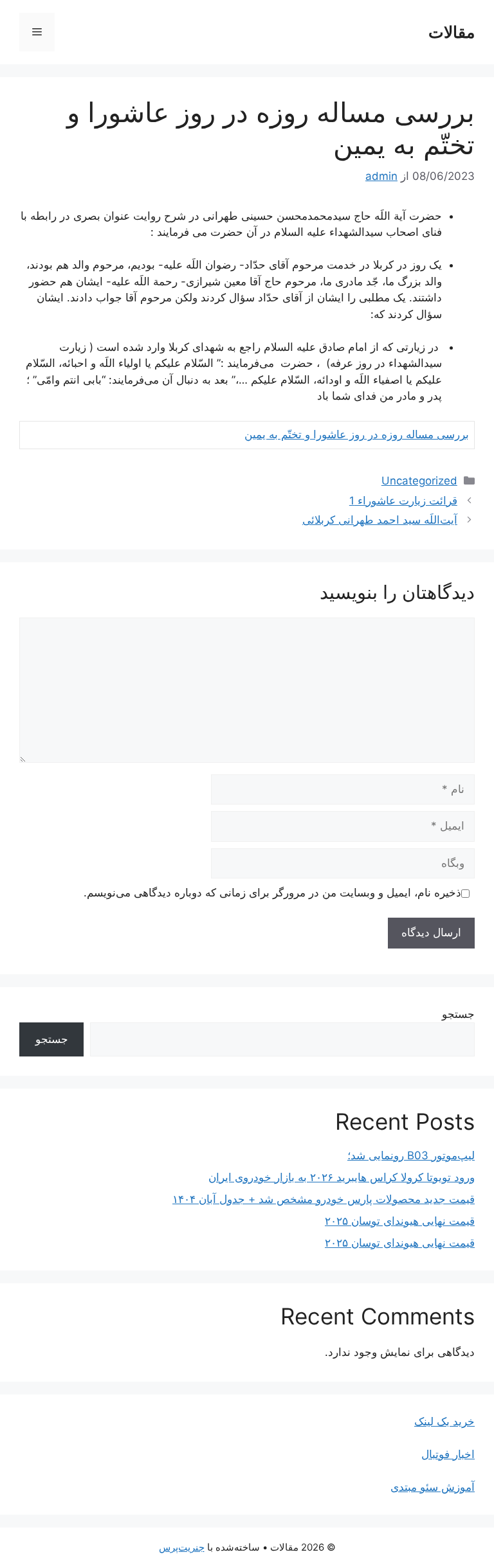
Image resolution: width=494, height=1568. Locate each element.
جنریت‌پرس (182, 1547)
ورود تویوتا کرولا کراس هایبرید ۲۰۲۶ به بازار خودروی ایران (341, 1177)
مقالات (451, 32)
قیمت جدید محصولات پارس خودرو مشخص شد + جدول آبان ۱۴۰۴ (323, 1199)
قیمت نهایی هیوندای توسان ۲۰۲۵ (400, 1221)
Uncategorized (419, 480)
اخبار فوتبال (448, 1454)
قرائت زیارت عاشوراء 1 (403, 500)
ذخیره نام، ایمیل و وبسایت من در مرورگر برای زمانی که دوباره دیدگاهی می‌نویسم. (272, 892)
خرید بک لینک (444, 1421)
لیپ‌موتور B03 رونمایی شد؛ (411, 1155)
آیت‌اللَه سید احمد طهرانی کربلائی (379, 519)
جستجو (458, 1014)
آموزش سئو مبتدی (432, 1487)
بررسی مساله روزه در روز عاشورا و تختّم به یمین (356, 434)
